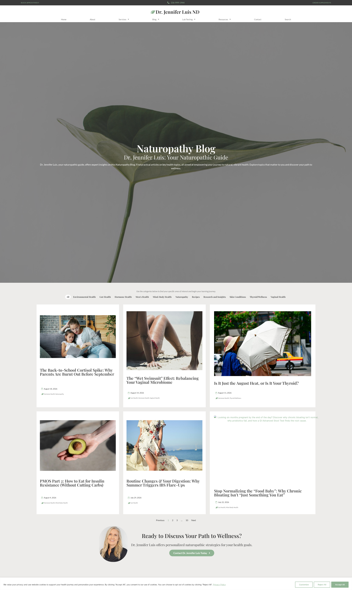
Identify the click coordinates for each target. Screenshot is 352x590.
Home (63, 19)
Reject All (322, 584)
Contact (257, 19)
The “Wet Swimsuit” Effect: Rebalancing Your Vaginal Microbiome (163, 380)
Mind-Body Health (162, 296)
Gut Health (105, 296)
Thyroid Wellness (258, 296)
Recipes (196, 296)
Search (288, 19)
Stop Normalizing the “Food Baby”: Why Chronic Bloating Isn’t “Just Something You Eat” (258, 492)
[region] (176, 583)
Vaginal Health (278, 296)
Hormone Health (123, 296)
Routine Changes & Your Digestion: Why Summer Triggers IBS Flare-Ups (163, 482)
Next (193, 520)
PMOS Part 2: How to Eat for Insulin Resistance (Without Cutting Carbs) (72, 482)
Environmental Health (84, 296)
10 (187, 520)
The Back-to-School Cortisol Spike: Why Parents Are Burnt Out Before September (77, 372)
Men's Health (142, 296)
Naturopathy (181, 296)
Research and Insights (215, 296)
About (92, 19)
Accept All (340, 584)
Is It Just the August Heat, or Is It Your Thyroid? (256, 383)
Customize (304, 584)
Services (122, 19)
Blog (154, 19)
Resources (223, 19)
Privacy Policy (219, 584)
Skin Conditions (238, 296)
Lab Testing (187, 19)
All (68, 296)
